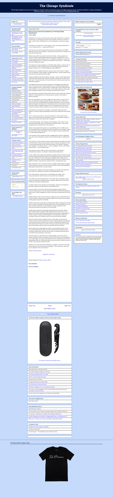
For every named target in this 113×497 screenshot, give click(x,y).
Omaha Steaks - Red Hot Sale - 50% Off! (17, 49)
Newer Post (32, 306)
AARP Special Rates (16, 90)
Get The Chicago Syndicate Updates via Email (85, 222)
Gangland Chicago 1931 (80, 204)
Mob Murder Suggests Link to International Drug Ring (42, 387)
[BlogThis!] (31, 35)
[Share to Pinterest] (35, 35)
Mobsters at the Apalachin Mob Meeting (83, 72)
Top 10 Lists (14, 120)
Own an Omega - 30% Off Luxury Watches (17, 52)
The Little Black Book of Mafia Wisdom (16, 113)
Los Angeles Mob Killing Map (81, 206)
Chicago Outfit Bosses (16, 95)
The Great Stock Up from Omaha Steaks (88, 112)
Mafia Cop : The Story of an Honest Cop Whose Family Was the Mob (45, 418)
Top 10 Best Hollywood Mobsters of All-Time (39, 371)
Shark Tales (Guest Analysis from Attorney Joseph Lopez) (18, 79)
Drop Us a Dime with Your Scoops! (82, 220)
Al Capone (40, 260)
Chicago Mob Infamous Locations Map (38, 382)
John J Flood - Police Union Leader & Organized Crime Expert (17, 151)
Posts (14, 184)
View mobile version (49, 308)
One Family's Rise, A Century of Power (83, 156)
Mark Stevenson (38, 250)
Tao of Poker (14, 165)
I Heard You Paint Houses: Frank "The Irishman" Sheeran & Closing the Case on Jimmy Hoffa (87, 120)
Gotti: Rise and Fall (33, 401)
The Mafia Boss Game (16, 167)
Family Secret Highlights (17, 64)
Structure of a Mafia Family (17, 110)
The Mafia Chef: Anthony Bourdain (82, 65)
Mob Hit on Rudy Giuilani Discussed (37, 377)
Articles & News (15, 60)
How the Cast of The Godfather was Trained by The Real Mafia (44, 393)
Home (50, 306)
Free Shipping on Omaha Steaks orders (17, 135)
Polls (13, 108)
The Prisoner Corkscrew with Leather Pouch (49, 360)
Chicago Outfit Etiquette (17, 97)
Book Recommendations (17, 93)
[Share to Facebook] (33, 35)
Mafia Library (14, 101)
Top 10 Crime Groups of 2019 (81, 212)
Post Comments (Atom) (53, 314)
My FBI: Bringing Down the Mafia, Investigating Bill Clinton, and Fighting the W (48, 416)
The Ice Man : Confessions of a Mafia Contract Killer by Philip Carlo (45, 414)
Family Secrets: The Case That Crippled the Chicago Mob (17, 33)
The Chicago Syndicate (56, 6)
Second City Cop (15, 163)
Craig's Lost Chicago (16, 144)
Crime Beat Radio (15, 99)
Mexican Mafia (47, 260)
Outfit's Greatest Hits (16, 106)
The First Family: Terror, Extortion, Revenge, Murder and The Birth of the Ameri (48, 411)
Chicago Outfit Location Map (81, 202)
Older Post (67, 306)
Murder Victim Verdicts (16, 70)
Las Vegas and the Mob (17, 154)
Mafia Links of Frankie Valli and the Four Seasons (85, 152)
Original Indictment (16, 74)
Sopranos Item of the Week (35, 379)
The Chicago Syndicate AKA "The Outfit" (38, 374)
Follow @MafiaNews (17, 24)
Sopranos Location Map (80, 210)
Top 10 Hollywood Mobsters (17, 118)
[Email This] (29, 35)
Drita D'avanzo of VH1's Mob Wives (82, 166)
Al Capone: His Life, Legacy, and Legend (38, 426)
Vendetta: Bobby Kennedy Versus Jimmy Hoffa (85, 131)
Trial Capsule (14, 82)
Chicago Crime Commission (17, 142)
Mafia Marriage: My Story (35, 408)
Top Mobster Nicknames (17, 122)
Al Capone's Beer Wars (34, 429)
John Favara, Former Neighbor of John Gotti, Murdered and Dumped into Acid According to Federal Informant (87, 75)
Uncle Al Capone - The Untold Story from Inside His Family (43, 431)
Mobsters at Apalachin (16, 103)
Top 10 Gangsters (15, 115)
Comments (15, 187)
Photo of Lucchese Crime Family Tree (83, 164)
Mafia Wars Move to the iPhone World (38, 369)
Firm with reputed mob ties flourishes (38, 384)
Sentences (14, 76)
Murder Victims (15, 72)
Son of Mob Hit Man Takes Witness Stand (84, 82)
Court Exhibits (15, 62)
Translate (86, 47)
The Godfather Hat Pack (18, 196)
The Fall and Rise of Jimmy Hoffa (82, 129)
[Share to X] (32, 35)
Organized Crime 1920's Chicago (82, 208)
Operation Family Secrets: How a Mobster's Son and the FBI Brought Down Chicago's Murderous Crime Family (17, 39)
